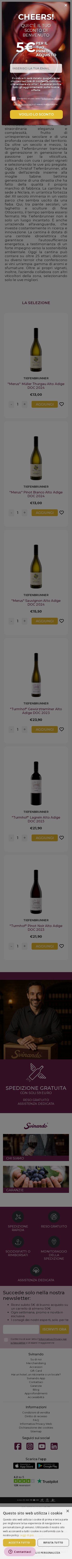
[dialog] (36, 1533)
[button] (36, 1552)
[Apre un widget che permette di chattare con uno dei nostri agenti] (20, 1552)
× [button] (67, 1511)
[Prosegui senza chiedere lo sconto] (65, 5)
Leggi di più (27, 1535)
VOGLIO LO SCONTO (36, 114)
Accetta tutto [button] (19, 1542)
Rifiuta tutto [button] (53, 1542)
